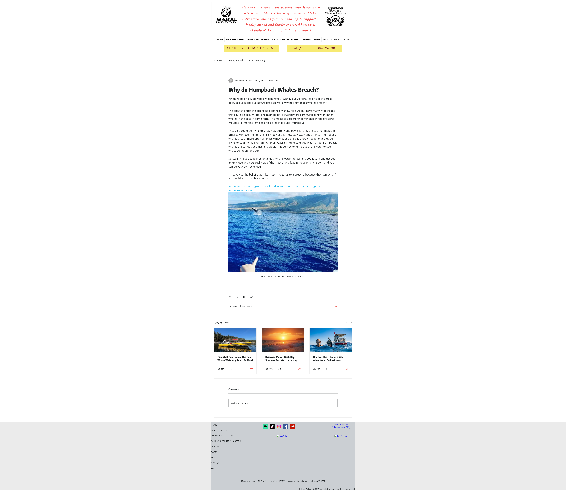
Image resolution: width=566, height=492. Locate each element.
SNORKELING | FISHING (220, 435)
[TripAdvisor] (265, 426)
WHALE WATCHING (220, 430)
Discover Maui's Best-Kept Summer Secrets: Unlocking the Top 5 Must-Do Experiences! (281, 358)
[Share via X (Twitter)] (237, 296)
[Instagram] (279, 426)
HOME (214, 425)
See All (349, 322)
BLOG (214, 468)
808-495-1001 (319, 481)
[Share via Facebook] (229, 296)
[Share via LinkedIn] (244, 296)
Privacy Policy (305, 489)
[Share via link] (251, 296)
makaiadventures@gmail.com (299, 481)
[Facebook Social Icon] (285, 426)
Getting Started (235, 60)
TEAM (214, 457)
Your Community (257, 60)
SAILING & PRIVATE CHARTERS (220, 441)
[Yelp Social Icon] (292, 426)
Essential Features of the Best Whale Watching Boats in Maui (235, 358)
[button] (257, 39)
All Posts (218, 60)
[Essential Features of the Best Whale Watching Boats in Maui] (235, 340)
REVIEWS (215, 446)
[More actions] (336, 80)
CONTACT (215, 463)
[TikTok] (272, 426)
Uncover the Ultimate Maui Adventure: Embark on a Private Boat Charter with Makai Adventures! (328, 358)
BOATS (214, 452)
